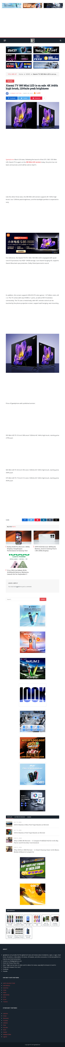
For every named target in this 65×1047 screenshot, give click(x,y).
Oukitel (5, 1032)
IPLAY (4, 999)
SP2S (4, 997)
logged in (17, 586)
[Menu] (5, 40)
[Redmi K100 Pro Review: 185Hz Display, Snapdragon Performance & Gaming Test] (18, 537)
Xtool (4, 1030)
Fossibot (5, 1020)
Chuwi (4, 1016)
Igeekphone (10, 159)
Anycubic (5, 1027)
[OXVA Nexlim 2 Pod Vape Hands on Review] (9, 832)
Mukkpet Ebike (7, 1034)
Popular (9, 817)
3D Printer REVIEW (19, 817)
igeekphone (37, 1044)
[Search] (60, 40)
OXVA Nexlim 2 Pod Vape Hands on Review (29, 833)
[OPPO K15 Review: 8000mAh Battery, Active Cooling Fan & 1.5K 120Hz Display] (46, 537)
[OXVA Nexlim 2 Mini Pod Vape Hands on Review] (9, 824)
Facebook (5, 969)
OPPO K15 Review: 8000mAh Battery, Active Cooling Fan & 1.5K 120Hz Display (46, 549)
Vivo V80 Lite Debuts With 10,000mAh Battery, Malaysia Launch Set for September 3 (18, 572)
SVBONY (5, 1013)
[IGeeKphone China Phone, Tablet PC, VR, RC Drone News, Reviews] (32, 40)
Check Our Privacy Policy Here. (11, 963)
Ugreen (5, 1037)
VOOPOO (5, 988)
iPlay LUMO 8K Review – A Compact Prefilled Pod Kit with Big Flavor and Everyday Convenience (36, 842)
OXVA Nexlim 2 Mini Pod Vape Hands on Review (31, 825)
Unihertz (5, 1023)
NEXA (4, 992)
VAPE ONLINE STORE (9, 983)
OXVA (4, 990)
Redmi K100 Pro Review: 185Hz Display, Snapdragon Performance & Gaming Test (18, 549)
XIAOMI (29, 817)
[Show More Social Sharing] (44, 98)
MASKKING (6, 995)
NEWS (10, 81)
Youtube (5, 971)
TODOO (5, 1002)
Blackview (6, 1018)
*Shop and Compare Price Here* (12, 967)
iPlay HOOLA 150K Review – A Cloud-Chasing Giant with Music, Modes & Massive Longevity (36, 851)
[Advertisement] (32, 23)
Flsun (4, 1025)
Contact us (6, 961)
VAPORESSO (6, 985)
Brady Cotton (16, 93)
